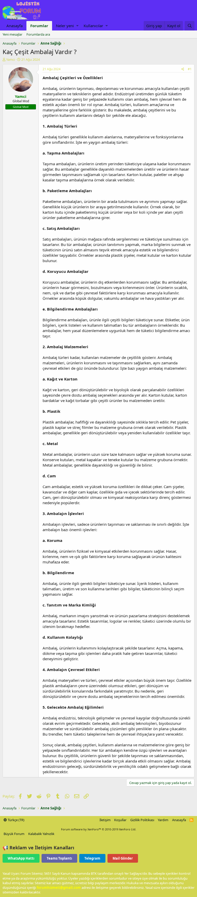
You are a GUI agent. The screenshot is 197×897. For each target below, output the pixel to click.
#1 (190, 69)
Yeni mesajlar (12, 34)
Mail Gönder (123, 858)
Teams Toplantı (59, 858)
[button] (77, 25)
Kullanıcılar (93, 25)
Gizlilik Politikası (142, 820)
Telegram (92, 858)
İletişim (105, 820)
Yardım (163, 820)
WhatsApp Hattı (21, 858)
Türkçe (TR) (15, 820)
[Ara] (189, 25)
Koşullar (120, 820)
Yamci (10, 59)
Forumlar (39, 25)
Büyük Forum (14, 833)
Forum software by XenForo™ (98, 829)
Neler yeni (65, 25)
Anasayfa (14, 25)
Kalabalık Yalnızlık (41, 833)
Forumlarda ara (38, 34)
